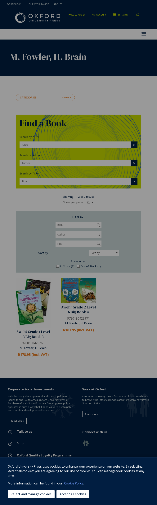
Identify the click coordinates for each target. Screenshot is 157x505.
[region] (78, 481)
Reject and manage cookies (31, 494)
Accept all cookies (73, 494)
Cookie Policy (73, 483)
